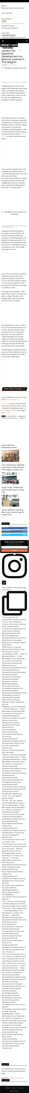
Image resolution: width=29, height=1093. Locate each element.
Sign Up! (14, 550)
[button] (14, 542)
